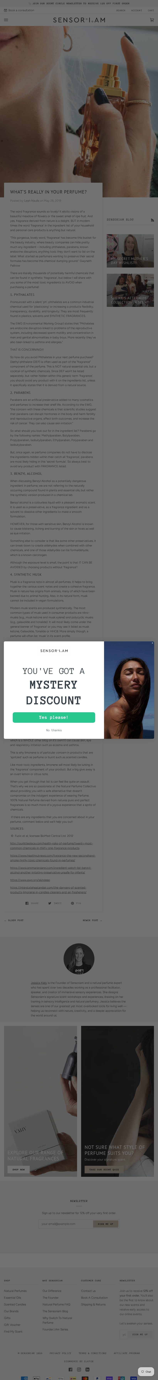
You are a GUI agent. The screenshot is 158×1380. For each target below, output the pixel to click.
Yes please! (54, 717)
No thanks (54, 730)
